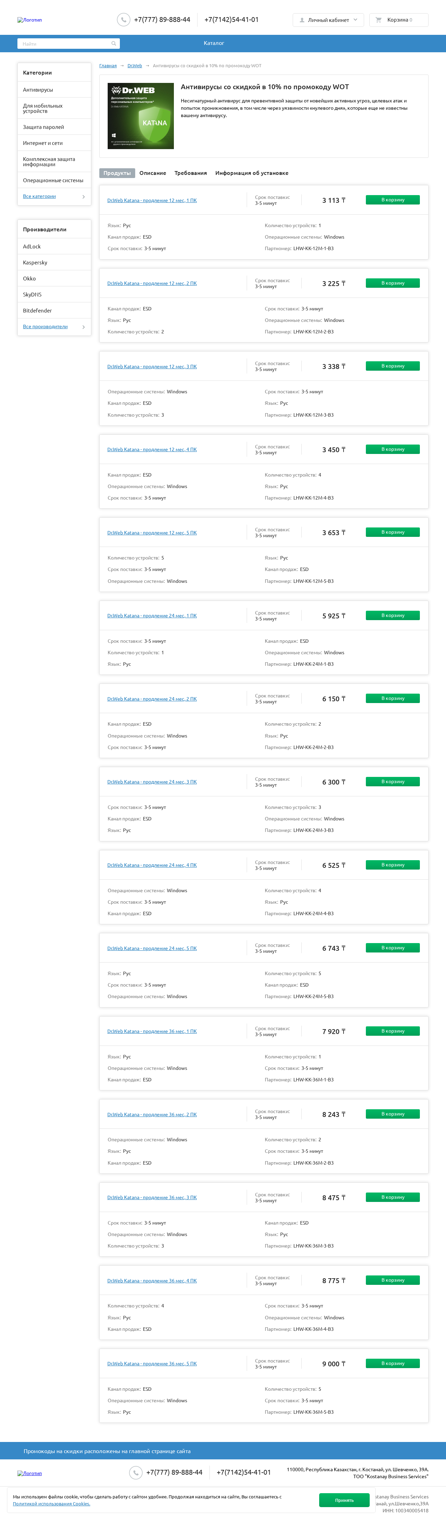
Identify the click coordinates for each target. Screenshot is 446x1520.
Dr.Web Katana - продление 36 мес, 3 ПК (152, 1197)
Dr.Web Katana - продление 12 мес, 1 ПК (152, 200)
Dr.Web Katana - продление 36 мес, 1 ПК (152, 1031)
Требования (191, 172)
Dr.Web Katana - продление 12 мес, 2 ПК (152, 283)
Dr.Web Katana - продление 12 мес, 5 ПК (152, 532)
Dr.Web (135, 65)
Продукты (117, 172)
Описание (152, 172)
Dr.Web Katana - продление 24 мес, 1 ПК (152, 615)
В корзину (393, 199)
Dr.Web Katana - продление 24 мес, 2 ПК (152, 698)
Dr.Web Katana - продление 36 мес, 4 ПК (152, 1280)
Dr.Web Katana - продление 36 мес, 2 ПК (152, 1114)
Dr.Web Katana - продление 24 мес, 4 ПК (152, 865)
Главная (108, 65)
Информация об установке (252, 172)
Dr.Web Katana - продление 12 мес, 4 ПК (152, 449)
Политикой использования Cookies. (51, 1503)
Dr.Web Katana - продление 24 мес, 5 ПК (152, 948)
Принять (344, 1500)
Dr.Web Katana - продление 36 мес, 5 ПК (152, 1363)
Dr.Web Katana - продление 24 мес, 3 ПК (152, 781)
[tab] (117, 173)
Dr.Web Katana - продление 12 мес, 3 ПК (152, 366)
